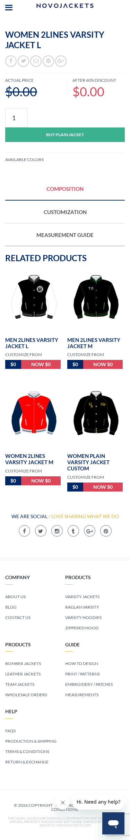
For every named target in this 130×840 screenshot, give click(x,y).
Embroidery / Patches (89, 684)
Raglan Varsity (82, 607)
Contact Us (18, 617)
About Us (15, 596)
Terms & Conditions (27, 751)
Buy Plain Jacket (65, 134)
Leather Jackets (23, 674)
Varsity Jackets (82, 596)
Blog (11, 607)
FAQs (10, 730)
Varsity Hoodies (83, 617)
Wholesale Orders (26, 694)
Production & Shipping (31, 741)
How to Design (81, 663)
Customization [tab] (65, 212)
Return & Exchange (27, 761)
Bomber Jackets (23, 663)
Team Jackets (19, 684)
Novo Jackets (65, 7)
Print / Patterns (82, 674)
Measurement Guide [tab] (65, 235)
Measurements (81, 694)
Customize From (23, 354)
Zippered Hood (81, 627)
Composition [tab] (65, 189)
